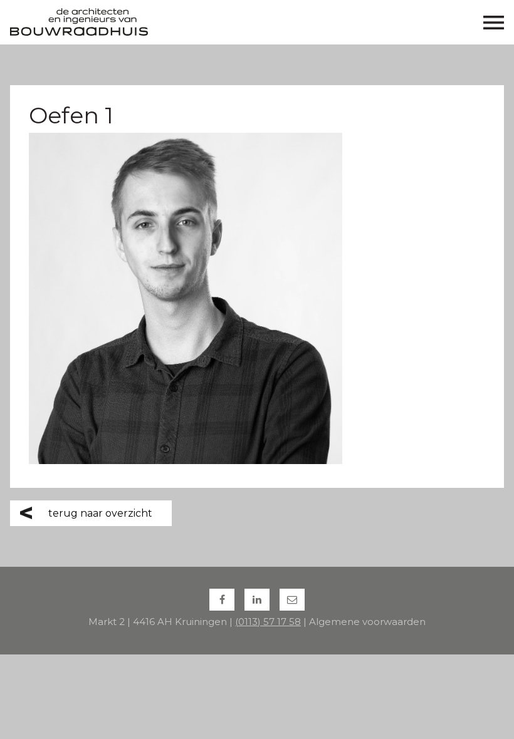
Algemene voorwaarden (367, 622)
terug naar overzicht (100, 513)
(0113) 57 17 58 (268, 622)
